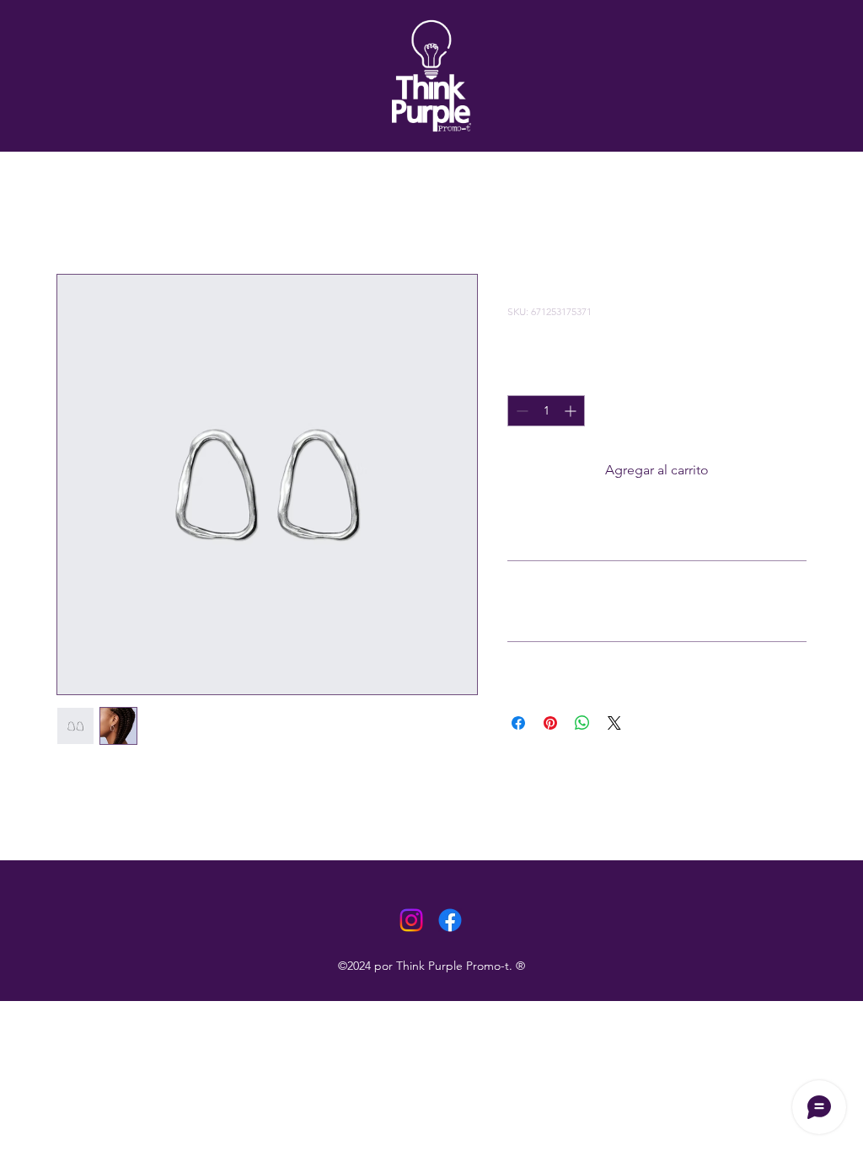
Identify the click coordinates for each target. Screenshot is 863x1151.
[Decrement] (520, 411)
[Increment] (571, 411)
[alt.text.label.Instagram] (411, 920)
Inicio (72, 213)
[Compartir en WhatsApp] (582, 723)
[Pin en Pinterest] (550, 723)
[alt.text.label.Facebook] (450, 920)
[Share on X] (614, 723)
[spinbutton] (546, 411)
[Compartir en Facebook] (518, 723)
